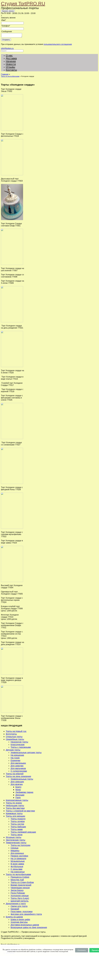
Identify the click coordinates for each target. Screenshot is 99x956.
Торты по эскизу (14, 803)
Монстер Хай (17, 879)
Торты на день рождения (18, 776)
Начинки (11, 61)
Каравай (15, 909)
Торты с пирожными (21, 747)
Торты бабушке (18, 826)
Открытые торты (14, 736)
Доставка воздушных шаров (25, 924)
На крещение (17, 755)
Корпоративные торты (17, 800)
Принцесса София (20, 877)
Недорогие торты (19, 742)
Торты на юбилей (14, 773)
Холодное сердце (20, 895)
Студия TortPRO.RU (23, 3)
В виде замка (17, 864)
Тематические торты (16, 842)
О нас (9, 55)
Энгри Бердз (17, 890)
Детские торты (13, 750)
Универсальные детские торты (26, 752)
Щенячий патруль (19, 901)
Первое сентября (19, 856)
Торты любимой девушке (23, 832)
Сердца (14, 848)
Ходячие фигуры (19, 922)
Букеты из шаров (14, 917)
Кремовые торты (14, 813)
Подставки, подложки (21, 911)
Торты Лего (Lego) (20, 898)
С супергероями (19, 771)
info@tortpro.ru (7, 48)
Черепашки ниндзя (20, 887)
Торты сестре (17, 824)
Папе (18, 797)
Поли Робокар (18, 893)
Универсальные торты (22, 779)
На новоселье (18, 871)
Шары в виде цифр (20, 919)
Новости (11, 64)
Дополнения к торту (16, 903)
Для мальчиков (18, 768)
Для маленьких (18, 763)
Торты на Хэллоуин (20, 845)
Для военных (17, 853)
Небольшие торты (15, 805)
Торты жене (16, 834)
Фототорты (11, 734)
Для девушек (17, 781)
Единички (15, 760)
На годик (15, 758)
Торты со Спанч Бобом (22, 882)
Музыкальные (18, 861)
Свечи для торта (19, 906)
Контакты (11, 69)
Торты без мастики (15, 808)
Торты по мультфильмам (10, 76)
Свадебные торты (15, 739)
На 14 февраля (18, 858)
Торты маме (17, 829)
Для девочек (17, 765)
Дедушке (19, 795)
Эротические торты (15, 840)
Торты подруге (18, 818)
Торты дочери (18, 821)
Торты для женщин (15, 816)
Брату (18, 787)
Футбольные (17, 866)
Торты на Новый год (16, 731)
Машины (15, 850)
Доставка (11, 58)
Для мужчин (17, 784)
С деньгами (16, 869)
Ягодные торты (13, 837)
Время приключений (21, 885)
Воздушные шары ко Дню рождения (29, 927)
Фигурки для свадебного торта (26, 914)
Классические (18, 744)
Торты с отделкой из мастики (20, 811)
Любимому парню (24, 792)
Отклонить (82, 950)
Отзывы (10, 67)
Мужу (18, 789)
